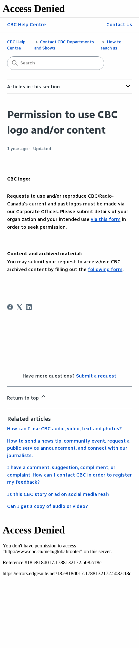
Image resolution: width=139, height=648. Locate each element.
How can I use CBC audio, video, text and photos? (64, 429)
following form (105, 269)
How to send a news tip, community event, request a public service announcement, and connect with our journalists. (68, 448)
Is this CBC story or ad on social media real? (58, 494)
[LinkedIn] (29, 307)
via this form (106, 219)
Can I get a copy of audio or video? (47, 506)
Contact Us (119, 24)
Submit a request (96, 376)
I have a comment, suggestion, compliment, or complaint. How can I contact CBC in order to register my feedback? (69, 475)
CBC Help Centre (26, 24)
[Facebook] (10, 307)
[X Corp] (19, 307)
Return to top (23, 398)
